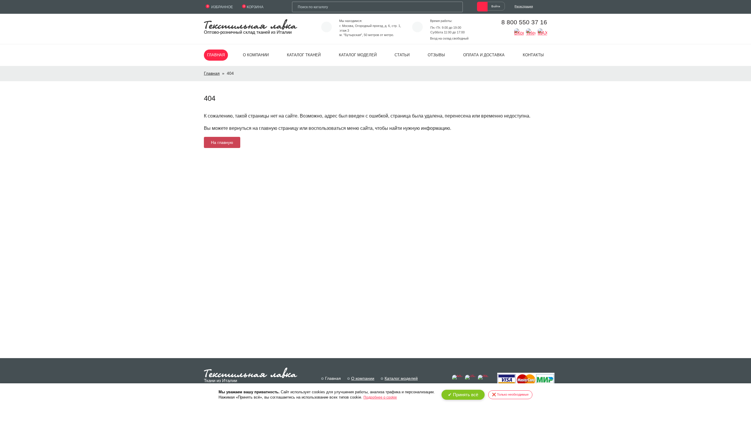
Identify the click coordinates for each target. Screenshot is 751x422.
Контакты (533, 55)
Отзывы (436, 55)
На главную (222, 142)
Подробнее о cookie (380, 397)
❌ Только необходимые (510, 394)
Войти (495, 6)
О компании (256, 55)
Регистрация (524, 6)
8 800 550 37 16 (524, 22)
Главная (216, 55)
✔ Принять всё (463, 394)
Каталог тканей (304, 55)
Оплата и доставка (484, 55)
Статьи (402, 55)
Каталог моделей (358, 55)
